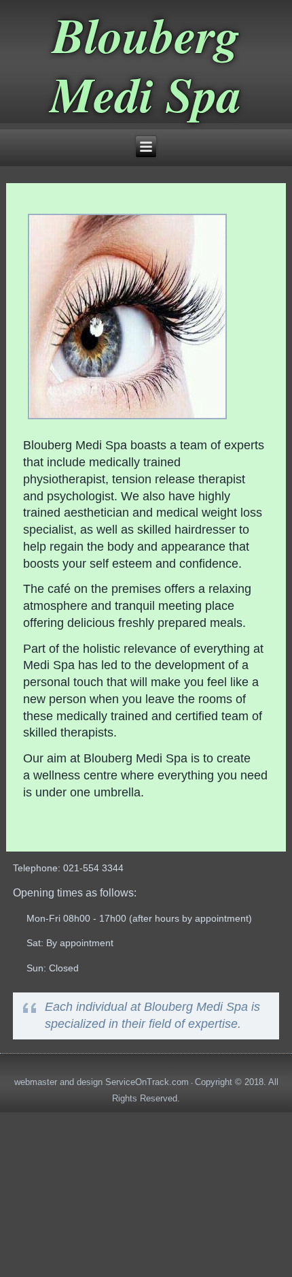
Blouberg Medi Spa (146, 63)
